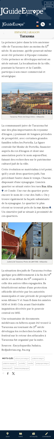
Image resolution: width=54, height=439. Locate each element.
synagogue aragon (42, 363)
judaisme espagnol (9, 363)
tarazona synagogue (22, 368)
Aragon (33, 32)
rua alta (30, 363)
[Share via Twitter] (13, 373)
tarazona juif (7, 368)
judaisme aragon (38, 358)
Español (49, 6)
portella (22, 363)
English (49, 3)
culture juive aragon (22, 358)
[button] (7, 435)
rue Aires (43, 207)
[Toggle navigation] (50, 24)
